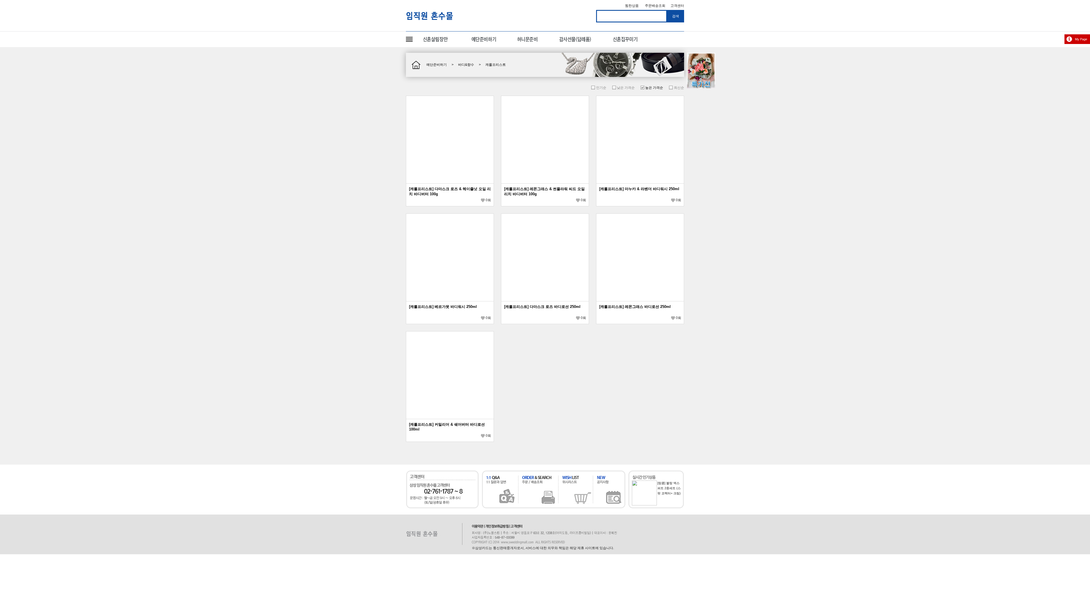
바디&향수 (466, 65)
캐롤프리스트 (495, 65)
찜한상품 (632, 6)
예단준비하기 (436, 65)
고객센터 (677, 6)
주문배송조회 (655, 6)
